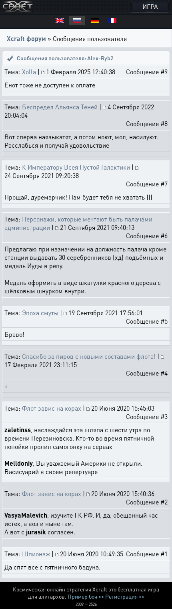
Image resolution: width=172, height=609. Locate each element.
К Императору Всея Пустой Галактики (76, 167)
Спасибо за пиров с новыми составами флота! (89, 356)
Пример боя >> (86, 596)
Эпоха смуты (40, 312)
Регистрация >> (124, 596)
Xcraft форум (26, 38)
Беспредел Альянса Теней (60, 107)
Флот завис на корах (51, 408)
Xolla (29, 71)
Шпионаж (37, 554)
